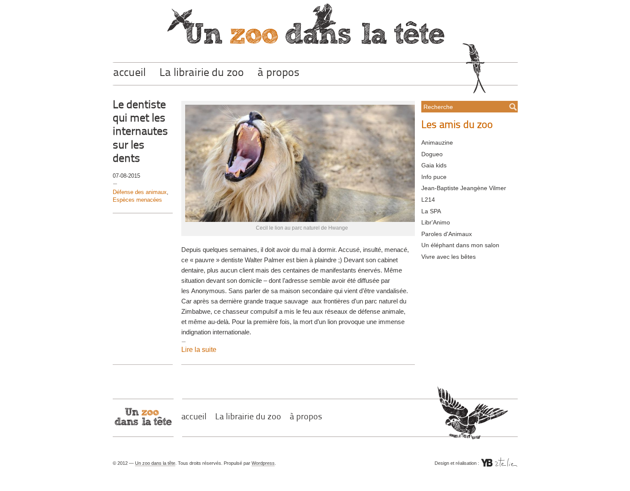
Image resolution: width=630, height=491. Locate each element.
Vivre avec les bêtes (448, 256)
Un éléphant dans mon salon (460, 245)
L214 (428, 199)
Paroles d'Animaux (446, 233)
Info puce (434, 176)
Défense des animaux (140, 192)
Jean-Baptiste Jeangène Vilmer (463, 188)
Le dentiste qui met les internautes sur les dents (140, 132)
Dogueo (432, 154)
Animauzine (437, 142)
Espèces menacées (137, 200)
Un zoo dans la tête (155, 463)
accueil (129, 73)
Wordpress (263, 463)
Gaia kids (434, 165)
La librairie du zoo (201, 73)
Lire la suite (198, 349)
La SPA (431, 211)
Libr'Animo (435, 222)
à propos (279, 73)
